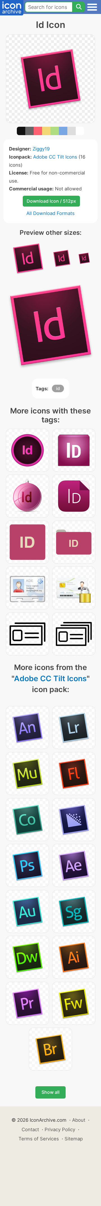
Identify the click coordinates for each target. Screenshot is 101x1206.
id (58, 388)
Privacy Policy (60, 1129)
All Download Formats (50, 213)
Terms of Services (39, 1139)
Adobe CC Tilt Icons (55, 157)
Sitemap (74, 1139)
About (78, 1120)
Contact (30, 1129)
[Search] (78, 7)
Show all (50, 1092)
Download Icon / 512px (51, 201)
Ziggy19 (41, 149)
